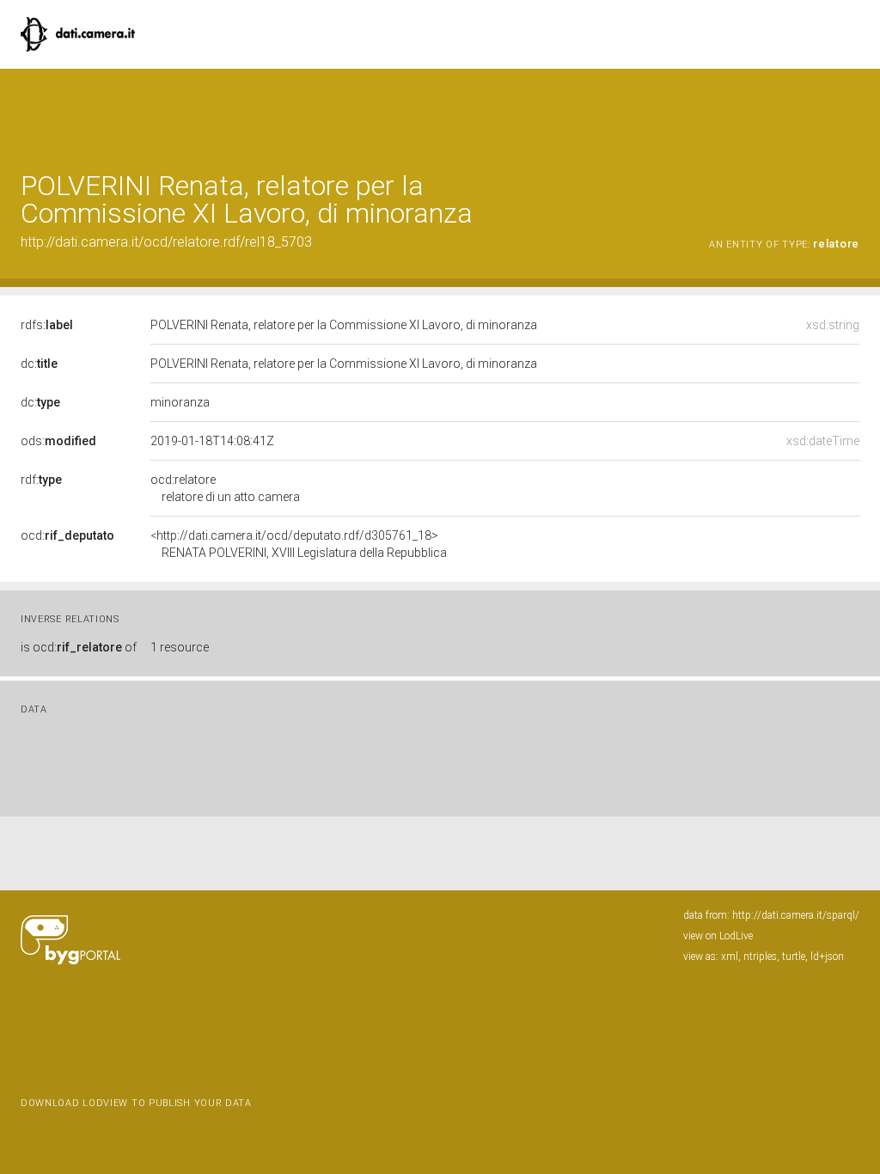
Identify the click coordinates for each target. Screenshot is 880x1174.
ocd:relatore (225, 488)
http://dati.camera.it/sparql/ (795, 915)
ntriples (760, 957)
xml (729, 957)
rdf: (41, 479)
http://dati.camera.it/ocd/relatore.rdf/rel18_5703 (166, 242)
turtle (793, 957)
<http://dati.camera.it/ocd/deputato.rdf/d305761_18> (298, 544)
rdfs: (47, 325)
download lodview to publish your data (136, 1103)
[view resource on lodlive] (851, 111)
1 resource (179, 647)
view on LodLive (718, 936)
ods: (58, 441)
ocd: (67, 535)
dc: (39, 363)
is (79, 647)
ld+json (827, 957)
